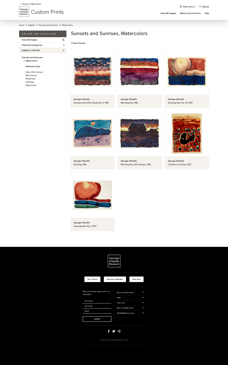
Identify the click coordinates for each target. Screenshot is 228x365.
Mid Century (31, 75)
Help (207, 13)
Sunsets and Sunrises (32, 57)
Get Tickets (92, 279)
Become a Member (115, 279)
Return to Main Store (31, 4)
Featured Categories (32, 45)
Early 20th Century (34, 72)
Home (22, 25)
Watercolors (32, 60)
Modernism (31, 78)
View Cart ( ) (189, 6)
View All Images (168, 13)
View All (36, 50)
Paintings (30, 82)
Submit (97, 319)
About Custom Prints (190, 13)
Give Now (136, 279)
